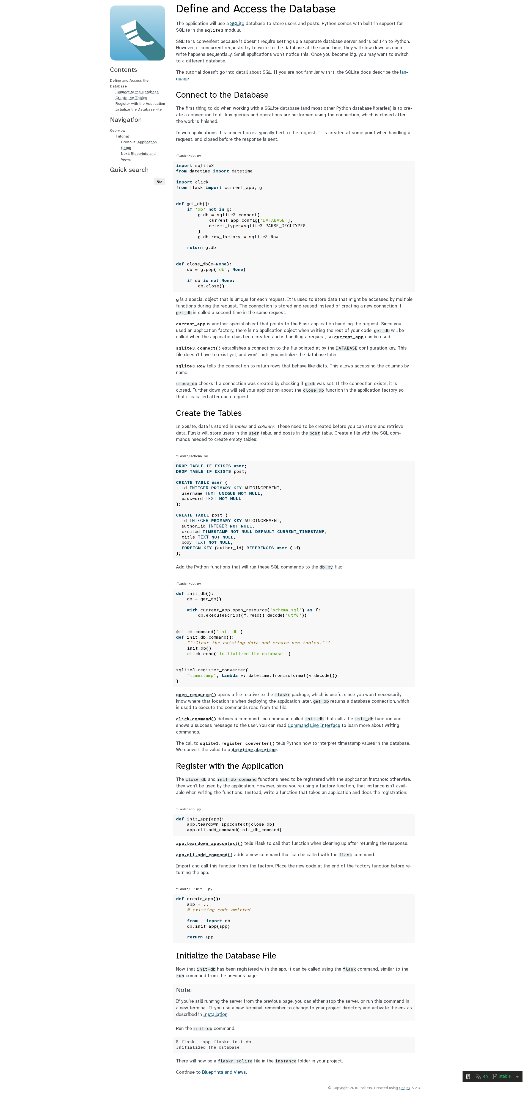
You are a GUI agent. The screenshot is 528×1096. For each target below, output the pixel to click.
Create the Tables (131, 98)
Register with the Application (140, 104)
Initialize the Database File (139, 110)
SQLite (237, 23)
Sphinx (404, 1088)
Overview (117, 131)
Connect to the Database (137, 92)
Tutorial (122, 136)
